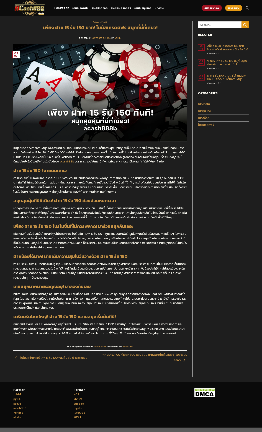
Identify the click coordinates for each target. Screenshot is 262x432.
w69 (76, 394)
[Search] (247, 8)
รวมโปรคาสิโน (80, 8)
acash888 (19, 408)
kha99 (78, 399)
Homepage (61, 8)
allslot (17, 417)
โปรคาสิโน (204, 104)
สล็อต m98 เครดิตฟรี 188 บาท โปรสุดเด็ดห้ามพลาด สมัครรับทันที (227, 47)
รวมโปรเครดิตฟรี (121, 8)
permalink (128, 346)
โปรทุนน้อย (204, 111)
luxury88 (79, 412)
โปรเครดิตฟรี (100, 22)
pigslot (78, 408)
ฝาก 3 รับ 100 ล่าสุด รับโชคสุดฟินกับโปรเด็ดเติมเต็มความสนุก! (226, 77)
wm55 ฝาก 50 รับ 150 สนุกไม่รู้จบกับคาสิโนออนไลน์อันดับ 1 (227, 62)
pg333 (17, 399)
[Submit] (245, 24)
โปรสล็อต (203, 118)
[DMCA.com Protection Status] (204, 392)
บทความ (159, 8)
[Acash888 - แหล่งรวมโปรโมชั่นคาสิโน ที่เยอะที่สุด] (31, 8)
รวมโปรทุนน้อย (142, 8)
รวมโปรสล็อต (99, 8)
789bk (78, 417)
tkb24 (17, 394)
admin (117, 38)
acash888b (67, 161)
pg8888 (79, 403)
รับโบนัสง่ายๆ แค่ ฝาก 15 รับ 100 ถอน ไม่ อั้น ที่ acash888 (53, 358)
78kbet (18, 412)
